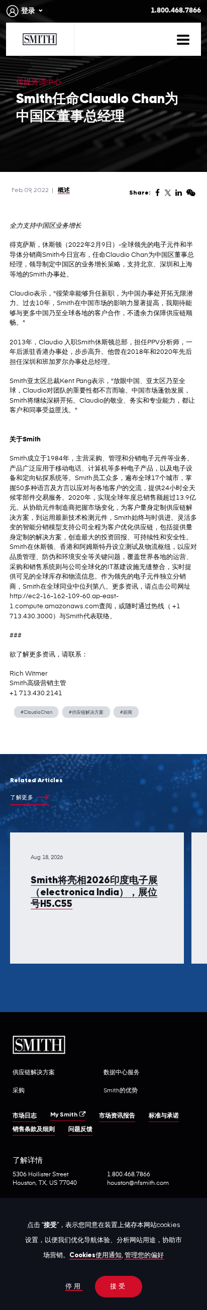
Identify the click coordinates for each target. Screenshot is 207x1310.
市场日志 (25, 1116)
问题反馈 (80, 1130)
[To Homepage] (40, 39)
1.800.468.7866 (176, 10)
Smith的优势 (121, 1090)
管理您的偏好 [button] (144, 1255)
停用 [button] (73, 1286)
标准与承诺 (164, 1116)
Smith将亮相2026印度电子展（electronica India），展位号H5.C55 (94, 892)
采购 (19, 1090)
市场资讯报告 (117, 1116)
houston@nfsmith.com (138, 1183)
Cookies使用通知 (95, 1255)
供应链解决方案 (34, 1072)
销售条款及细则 (34, 1130)
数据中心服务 (122, 1072)
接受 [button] (118, 1286)
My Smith (63, 1115)
